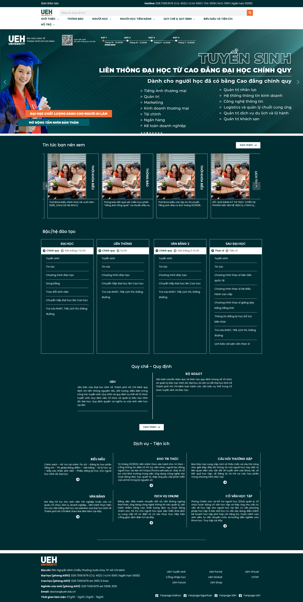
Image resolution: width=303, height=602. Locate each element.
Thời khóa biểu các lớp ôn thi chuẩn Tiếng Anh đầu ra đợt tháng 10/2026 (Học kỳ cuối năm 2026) (176, 205)
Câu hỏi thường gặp (235, 459)
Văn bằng (97, 496)
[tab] (51, 250)
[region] (151, 82)
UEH (113, 382)
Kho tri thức (168, 459)
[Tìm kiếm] (250, 13)
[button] (151, 82)
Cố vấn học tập (239, 496)
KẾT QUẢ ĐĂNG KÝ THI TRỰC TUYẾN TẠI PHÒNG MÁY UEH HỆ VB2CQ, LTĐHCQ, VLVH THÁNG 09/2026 (230, 205)
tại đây (97, 511)
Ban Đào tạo (50, 3)
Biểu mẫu (98, 459)
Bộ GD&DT (194, 374)
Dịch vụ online (166, 496)
